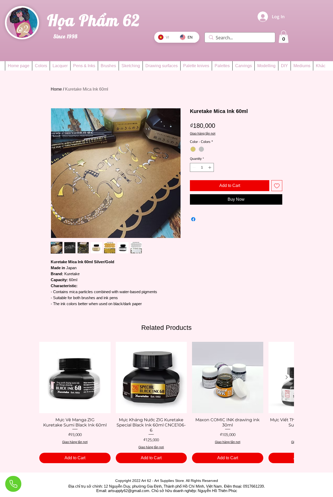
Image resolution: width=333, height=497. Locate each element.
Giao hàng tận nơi (202, 133)
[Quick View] (75, 377)
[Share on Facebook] (193, 219)
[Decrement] (193, 167)
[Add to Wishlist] (276, 185)
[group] (166, 402)
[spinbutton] (201, 167)
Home (56, 89)
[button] (283, 36)
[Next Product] (287, 377)
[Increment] (210, 167)
